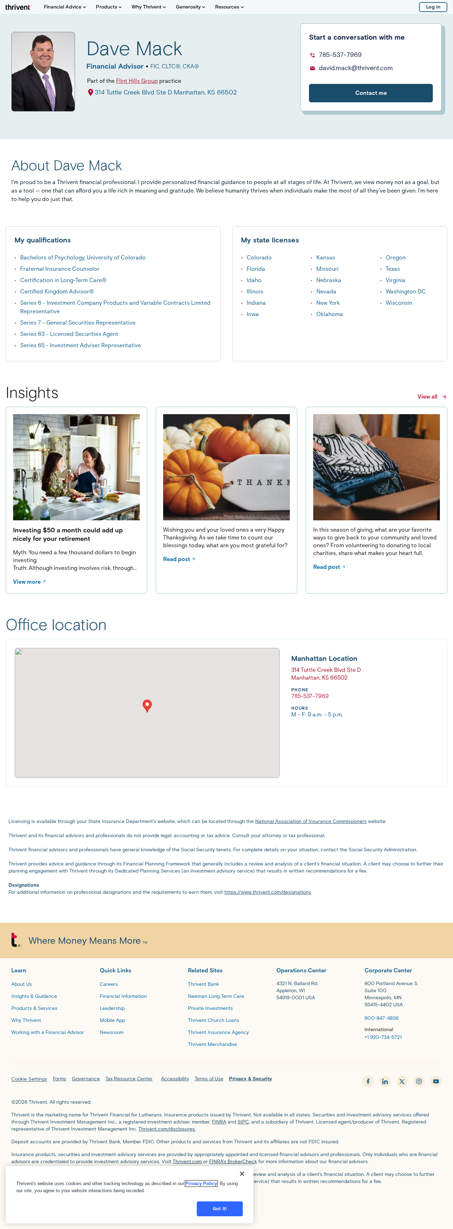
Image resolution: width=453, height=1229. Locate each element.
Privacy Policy (201, 1183)
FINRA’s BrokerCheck (233, 1162)
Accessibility (175, 1079)
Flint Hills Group (137, 81)
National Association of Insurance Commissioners (311, 821)
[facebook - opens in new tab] (368, 1081)
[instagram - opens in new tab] (419, 1081)
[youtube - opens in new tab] (436, 1081)
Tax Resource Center (129, 1079)
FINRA (219, 1122)
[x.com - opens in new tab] (402, 1081)
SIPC (243, 1122)
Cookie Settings (29, 1079)
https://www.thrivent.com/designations (267, 892)
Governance (86, 1079)
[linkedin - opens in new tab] (385, 1081)
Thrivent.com (187, 1162)
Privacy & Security (250, 1079)
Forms (59, 1079)
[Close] (242, 1174)
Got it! (220, 1208)
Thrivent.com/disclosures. (167, 1129)
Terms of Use (209, 1079)
